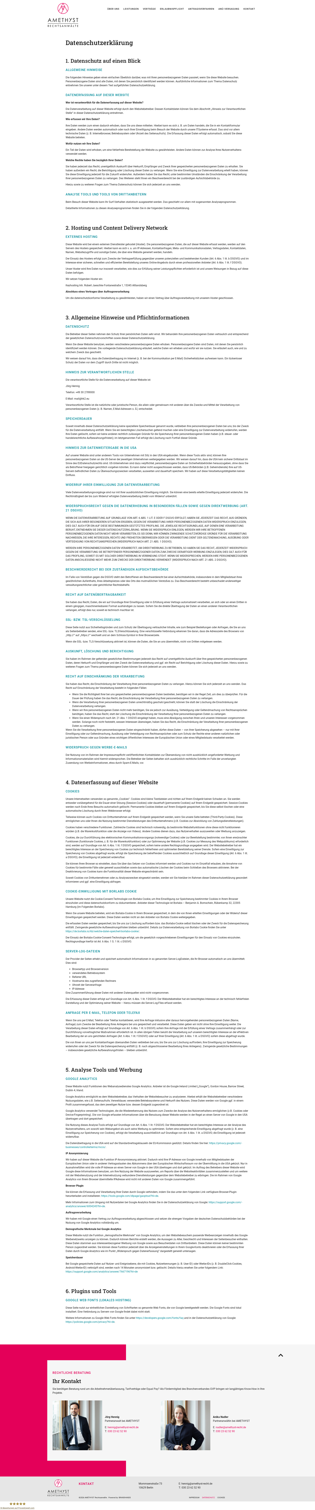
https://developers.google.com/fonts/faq (159, 1317)
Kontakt (249, 9)
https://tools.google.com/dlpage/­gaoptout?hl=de (129, 1195)
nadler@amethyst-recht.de (231, 1427)
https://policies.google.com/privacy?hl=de (90, 1321)
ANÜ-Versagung (228, 9)
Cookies (221, 1498)
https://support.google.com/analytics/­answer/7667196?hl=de (102, 1271)
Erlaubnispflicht (172, 9)
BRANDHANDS (125, 1498)
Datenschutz (208, 1498)
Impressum (194, 1498)
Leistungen (131, 9)
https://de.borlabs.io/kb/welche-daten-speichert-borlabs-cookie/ (102, 931)
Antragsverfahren (201, 9)
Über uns (113, 9)
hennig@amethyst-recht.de (123, 1427)
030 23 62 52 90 (117, 1431)
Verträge (149, 9)
